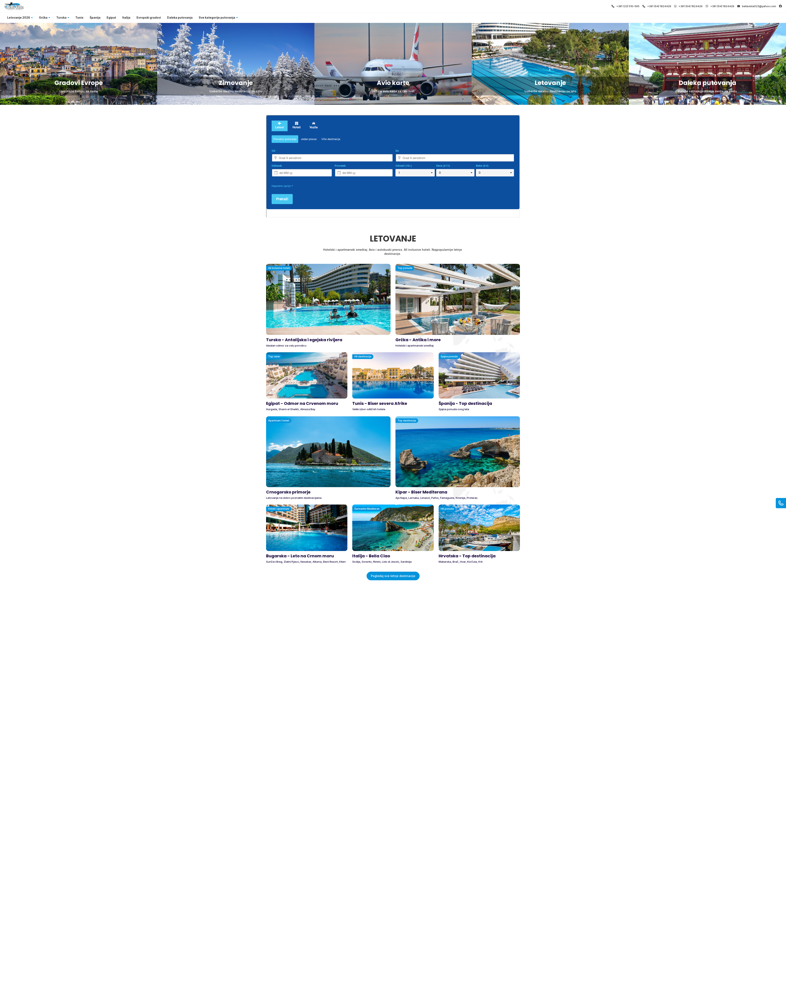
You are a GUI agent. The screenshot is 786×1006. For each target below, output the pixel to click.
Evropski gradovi (149, 17)
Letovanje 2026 (18, 17)
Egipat (111, 17)
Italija (126, 17)
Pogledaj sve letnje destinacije (393, 576)
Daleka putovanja (180, 17)
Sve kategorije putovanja (217, 17)
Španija (95, 17)
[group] (78, 64)
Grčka (43, 17)
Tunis (79, 17)
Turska (61, 17)
